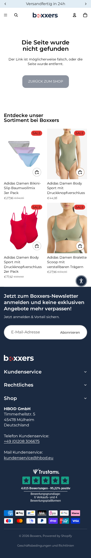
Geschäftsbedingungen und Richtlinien (45, 545)
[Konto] (74, 15)
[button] (81, 281)
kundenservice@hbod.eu (28, 458)
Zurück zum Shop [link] (45, 81)
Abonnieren (70, 332)
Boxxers (35, 536)
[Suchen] (16, 15)
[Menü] (5, 15)
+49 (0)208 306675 (22, 441)
